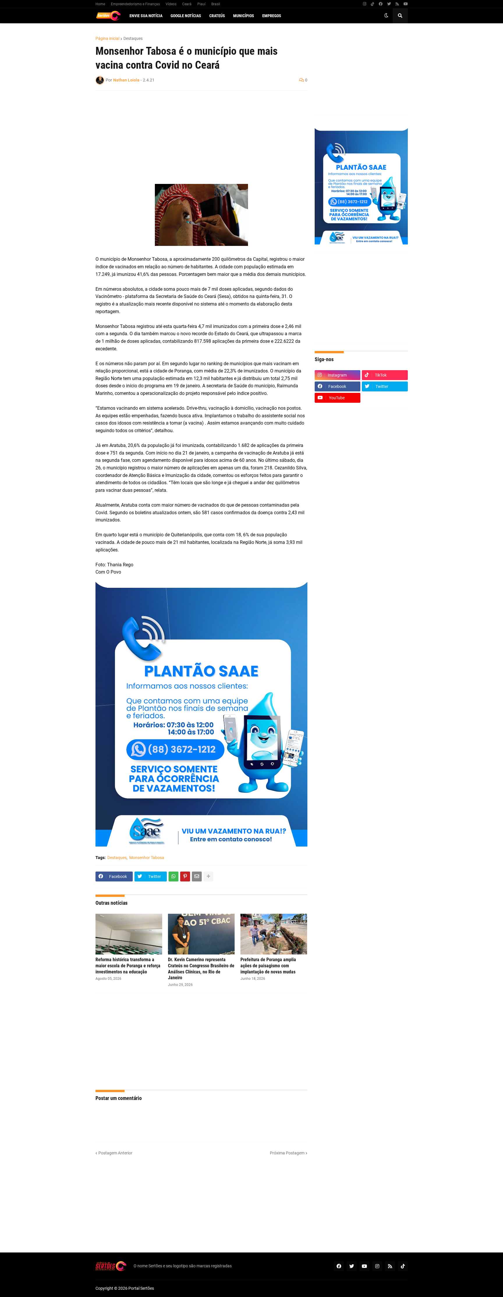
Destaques (133, 38)
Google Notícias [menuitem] (186, 15)
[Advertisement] (195, 137)
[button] (386, 15)
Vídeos (171, 4)
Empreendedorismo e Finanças (135, 4)
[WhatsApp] (173, 876)
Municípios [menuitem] (243, 15)
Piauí (201, 4)
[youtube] (405, 4)
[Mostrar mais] (208, 876)
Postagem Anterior (115, 1153)
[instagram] (364, 4)
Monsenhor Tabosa (146, 858)
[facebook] (380, 4)
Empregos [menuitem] (271, 15)
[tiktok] (372, 4)
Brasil (215, 4)
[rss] (397, 4)
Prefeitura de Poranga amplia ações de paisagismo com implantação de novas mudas (268, 966)
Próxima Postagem (287, 1153)
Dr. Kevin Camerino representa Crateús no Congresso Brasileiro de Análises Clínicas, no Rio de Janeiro (201, 968)
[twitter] (389, 4)
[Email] (197, 876)
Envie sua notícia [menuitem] (146, 15)
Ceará (187, 4)
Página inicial (107, 38)
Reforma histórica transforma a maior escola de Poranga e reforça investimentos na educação (127, 966)
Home (100, 4)
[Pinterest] (185, 876)
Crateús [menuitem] (217, 15)
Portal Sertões (141, 1288)
